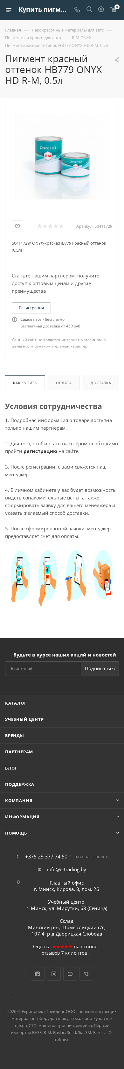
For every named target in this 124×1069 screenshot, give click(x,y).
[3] (50, 226)
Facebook (38, 974)
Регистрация (31, 308)
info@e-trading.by (66, 869)
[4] (55, 226)
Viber (86, 974)
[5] (61, 226)
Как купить (25, 382)
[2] (44, 226)
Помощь (16, 833)
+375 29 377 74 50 (46, 856)
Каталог (16, 703)
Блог (11, 768)
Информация (22, 817)
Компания (18, 800)
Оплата (64, 382)
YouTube (70, 974)
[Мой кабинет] (101, 10)
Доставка (101, 382)
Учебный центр (24, 719)
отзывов (51, 953)
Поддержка (19, 784)
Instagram (54, 974)
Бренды (14, 735)
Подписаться (100, 668)
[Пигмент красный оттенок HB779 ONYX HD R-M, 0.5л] (62, 156)
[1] (39, 226)
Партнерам (19, 752)
